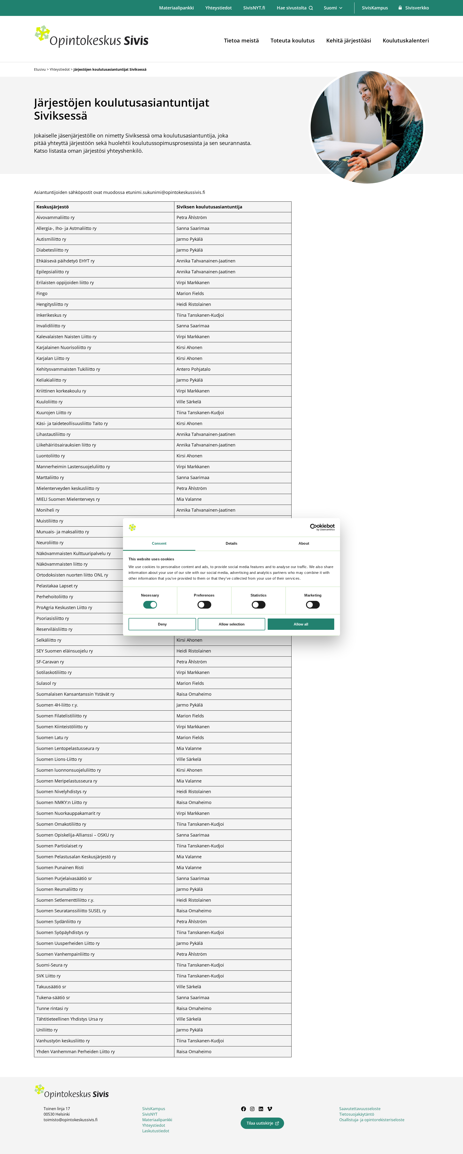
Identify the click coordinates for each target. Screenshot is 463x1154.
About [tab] (304, 543)
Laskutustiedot (155, 1130)
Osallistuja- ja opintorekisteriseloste (371, 1119)
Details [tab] (232, 543)
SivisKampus (375, 8)
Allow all (301, 624)
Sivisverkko (417, 8)
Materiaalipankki (176, 8)
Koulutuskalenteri (406, 40)
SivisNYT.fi (254, 8)
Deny (162, 624)
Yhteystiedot (218, 8)
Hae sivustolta (291, 8)
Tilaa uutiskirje (260, 1123)
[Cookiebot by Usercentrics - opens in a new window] (314, 527)
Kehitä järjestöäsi (348, 40)
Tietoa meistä (241, 40)
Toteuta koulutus (293, 40)
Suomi (330, 8)
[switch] (204, 605)
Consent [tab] (159, 543)
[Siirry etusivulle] (91, 47)
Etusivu (40, 69)
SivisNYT (149, 1114)
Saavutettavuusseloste (360, 1108)
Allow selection (232, 624)
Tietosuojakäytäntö (356, 1114)
